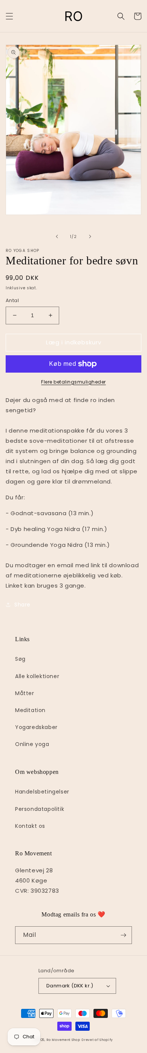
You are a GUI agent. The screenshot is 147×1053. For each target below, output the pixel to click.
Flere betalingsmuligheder (73, 382)
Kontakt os (30, 826)
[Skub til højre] (90, 236)
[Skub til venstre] (57, 236)
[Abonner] (123, 935)
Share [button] (22, 604)
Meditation (30, 710)
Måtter (24, 693)
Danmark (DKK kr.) (69, 985)
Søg (20, 659)
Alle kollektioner (37, 676)
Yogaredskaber (36, 727)
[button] (9, 16)
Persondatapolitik (39, 809)
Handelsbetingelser (42, 791)
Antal (12, 300)
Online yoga (32, 744)
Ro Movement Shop (63, 1040)
